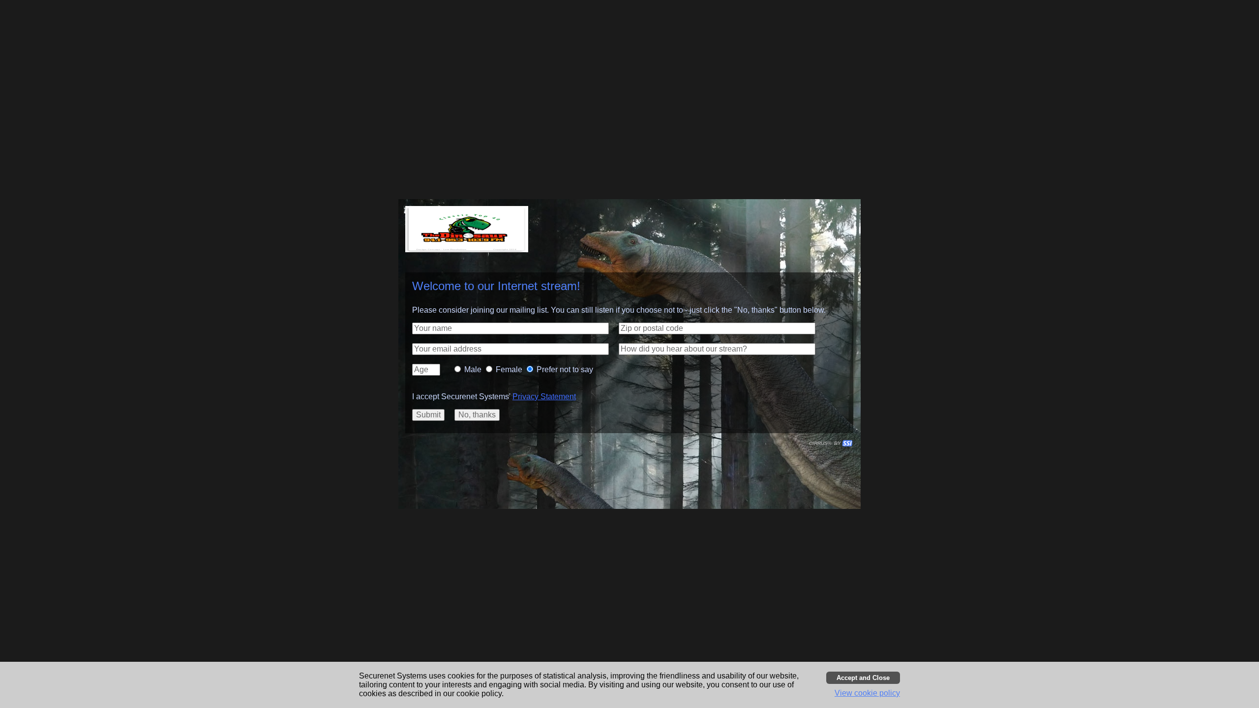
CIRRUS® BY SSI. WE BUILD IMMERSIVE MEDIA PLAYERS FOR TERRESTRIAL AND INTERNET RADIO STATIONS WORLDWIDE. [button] (826, 443)
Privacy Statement (544, 396)
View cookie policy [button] (867, 693)
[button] (510, 328)
